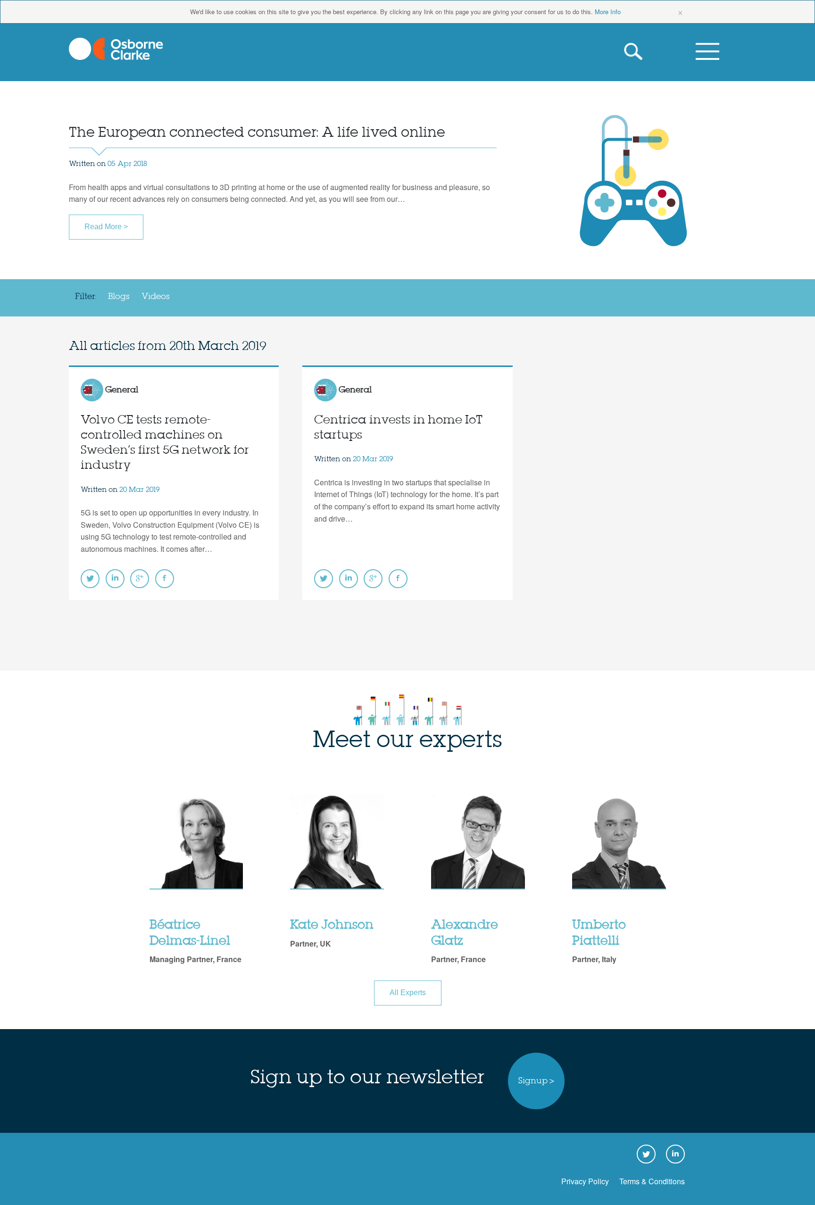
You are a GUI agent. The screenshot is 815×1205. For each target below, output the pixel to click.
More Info (608, 11)
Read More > (106, 227)
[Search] (635, 51)
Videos (155, 296)
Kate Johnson (332, 925)
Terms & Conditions (652, 1181)
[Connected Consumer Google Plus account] (139, 578)
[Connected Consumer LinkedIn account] (115, 578)
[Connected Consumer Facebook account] (164, 578)
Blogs (119, 296)
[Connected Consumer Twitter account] (90, 578)
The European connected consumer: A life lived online (257, 132)
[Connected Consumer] (116, 49)
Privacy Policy (585, 1181)
